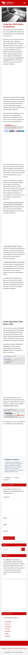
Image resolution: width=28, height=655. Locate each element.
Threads (7, 629)
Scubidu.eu (8, 477)
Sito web (5, 531)
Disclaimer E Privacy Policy (20, 648)
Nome (5, 518)
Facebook (7, 624)
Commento (6, 497)
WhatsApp (8, 621)
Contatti (9, 648)
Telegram (7, 636)
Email (5, 524)
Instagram (8, 626)
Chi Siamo (3, 648)
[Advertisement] (14, 81)
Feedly (7, 633)
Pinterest (7, 631)
